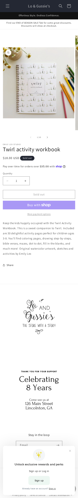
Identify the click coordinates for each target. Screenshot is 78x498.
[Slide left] (31, 137)
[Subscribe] (58, 445)
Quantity (7, 173)
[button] (7, 6)
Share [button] (10, 265)
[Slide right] (47, 137)
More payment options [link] (39, 214)
